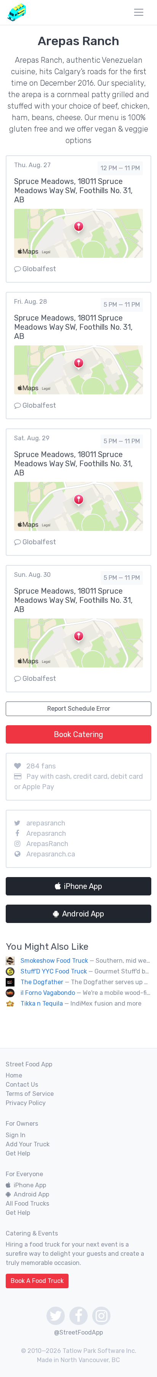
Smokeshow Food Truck (54, 960)
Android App (83, 913)
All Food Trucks (27, 1203)
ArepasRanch (47, 844)
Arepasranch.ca (50, 854)
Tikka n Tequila (42, 1003)
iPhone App (83, 886)
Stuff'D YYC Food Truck (54, 971)
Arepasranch (46, 833)
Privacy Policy (26, 1103)
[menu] (138, 12)
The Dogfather (42, 982)
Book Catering (78, 734)
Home (14, 1075)
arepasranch (45, 823)
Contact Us (22, 1084)
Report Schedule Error (78, 708)
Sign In (16, 1135)
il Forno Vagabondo (48, 992)
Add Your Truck (28, 1144)
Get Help (18, 1153)
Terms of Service (30, 1093)
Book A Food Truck (37, 1280)
